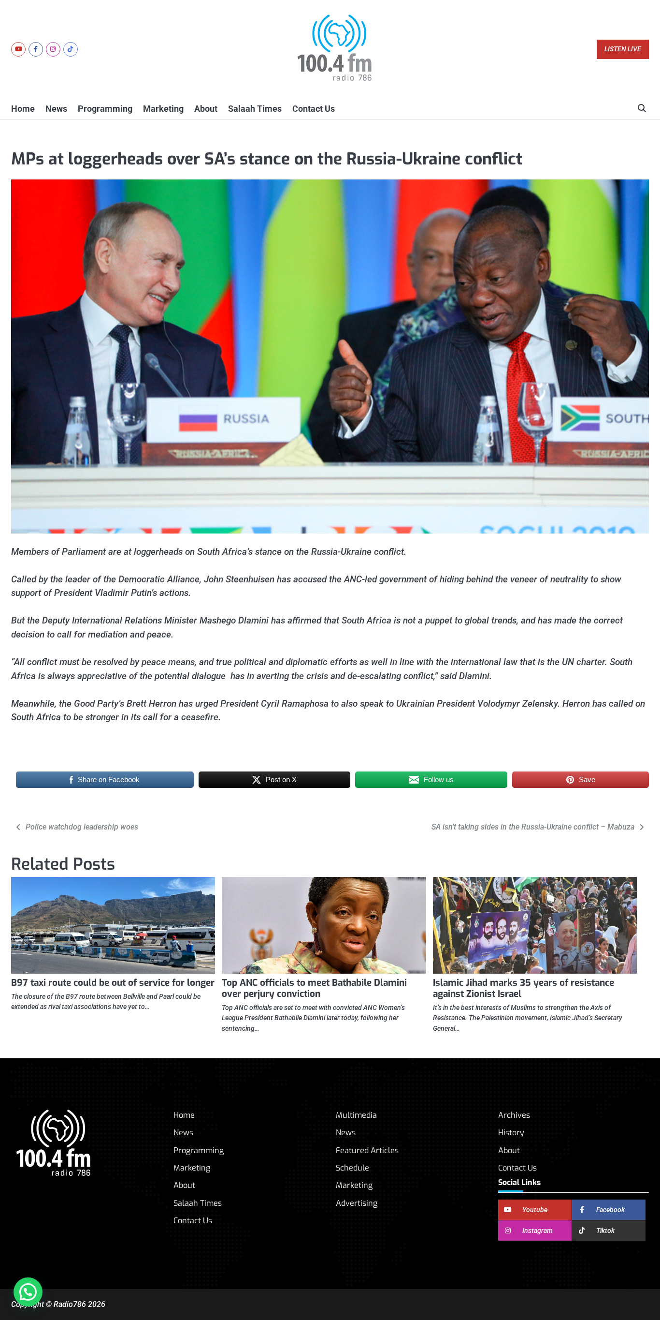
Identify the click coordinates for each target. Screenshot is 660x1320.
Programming (105, 109)
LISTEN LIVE (622, 49)
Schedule (352, 1168)
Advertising (356, 1203)
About (205, 109)
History (511, 1132)
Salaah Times (255, 109)
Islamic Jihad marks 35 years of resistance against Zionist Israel (523, 988)
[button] (28, 1291)
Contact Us (313, 109)
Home (23, 109)
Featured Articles (367, 1150)
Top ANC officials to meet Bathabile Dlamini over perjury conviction (314, 988)
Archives (514, 1115)
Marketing (163, 109)
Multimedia (356, 1115)
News (56, 109)
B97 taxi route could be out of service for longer (113, 983)
